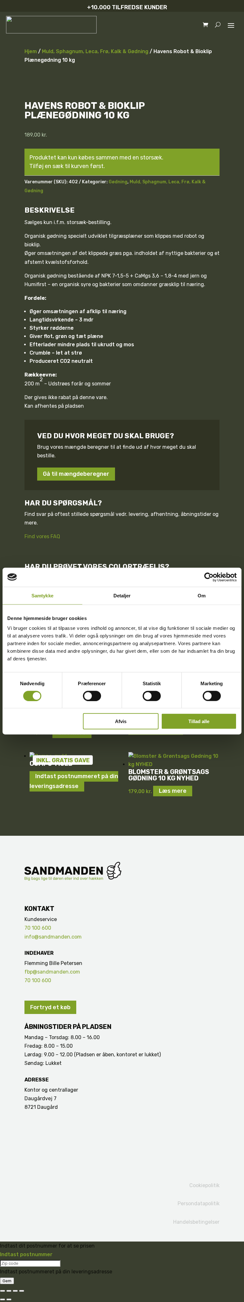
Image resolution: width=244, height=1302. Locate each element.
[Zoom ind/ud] (2, 1291)
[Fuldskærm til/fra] (8, 1291)
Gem (7, 1280)
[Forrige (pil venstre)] (2, 1299)
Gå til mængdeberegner (76, 473)
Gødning (118, 182)
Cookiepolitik (204, 1185)
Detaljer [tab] (122, 595)
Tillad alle (198, 721)
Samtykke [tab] (42, 595)
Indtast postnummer (26, 1254)
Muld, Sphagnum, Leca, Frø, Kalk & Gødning (95, 51)
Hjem (30, 51)
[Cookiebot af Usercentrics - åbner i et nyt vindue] (209, 577)
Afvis (120, 721)
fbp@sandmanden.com (52, 972)
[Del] (15, 1291)
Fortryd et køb (50, 1007)
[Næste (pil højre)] (8, 1299)
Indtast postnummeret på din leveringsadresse (74, 781)
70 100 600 (37, 928)
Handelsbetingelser (196, 1222)
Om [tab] (202, 595)
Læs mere (172, 791)
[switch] (92, 696)
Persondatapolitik (199, 1203)
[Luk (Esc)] (21, 1291)
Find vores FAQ (42, 536)
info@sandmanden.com (53, 937)
